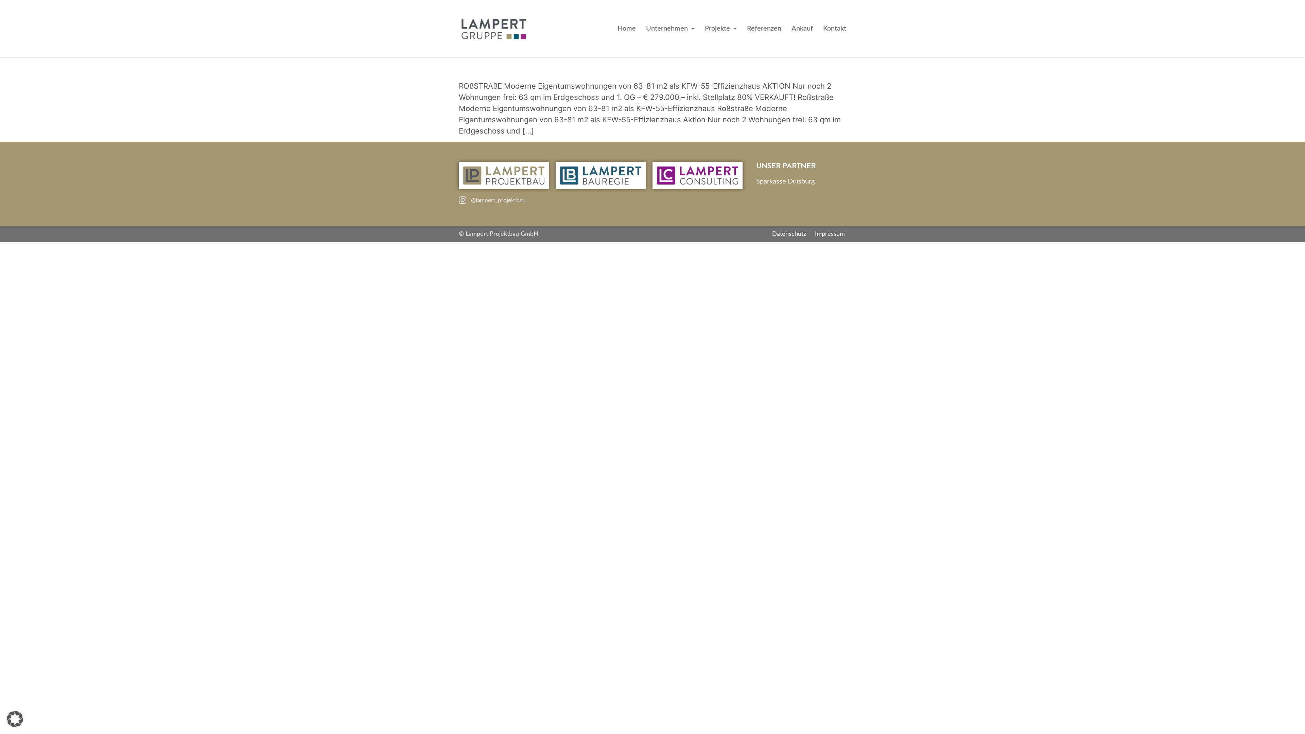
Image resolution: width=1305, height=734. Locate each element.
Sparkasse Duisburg (785, 181)
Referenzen (764, 28)
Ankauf (802, 28)
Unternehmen (667, 28)
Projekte (717, 28)
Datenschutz (789, 234)
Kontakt (834, 28)
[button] (15, 719)
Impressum (830, 234)
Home (626, 28)
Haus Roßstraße (526, 67)
